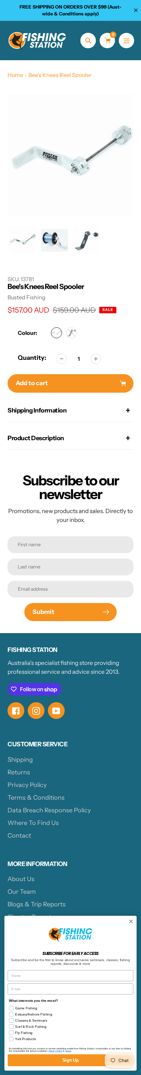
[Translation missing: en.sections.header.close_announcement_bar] (135, 10)
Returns (19, 772)
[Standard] (56, 332)
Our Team (22, 891)
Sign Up (70, 1060)
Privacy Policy (27, 785)
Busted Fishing (27, 297)
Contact (19, 835)
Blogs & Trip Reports (37, 904)
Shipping (20, 759)
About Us (21, 879)
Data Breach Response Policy (49, 810)
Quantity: (32, 358)
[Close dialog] (131, 922)
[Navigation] (126, 40)
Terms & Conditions (36, 797)
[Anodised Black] (71, 332)
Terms (68, 1051)
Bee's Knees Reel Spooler (59, 74)
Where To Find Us (33, 823)
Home (15, 74)
